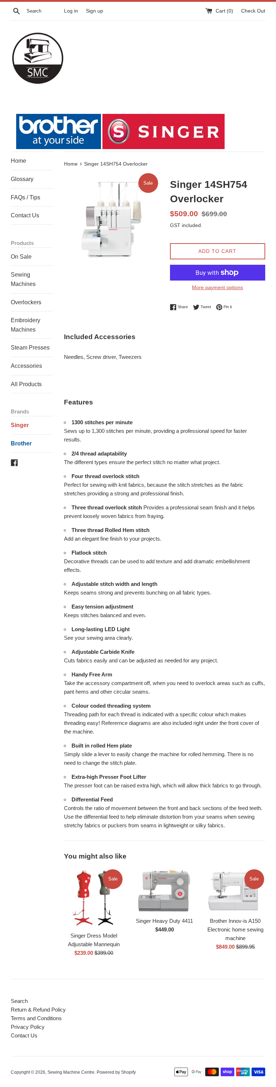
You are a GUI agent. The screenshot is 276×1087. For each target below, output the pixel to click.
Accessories (26, 366)
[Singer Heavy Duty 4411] (164, 890)
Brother (21, 443)
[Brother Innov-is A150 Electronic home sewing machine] (235, 890)
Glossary (22, 179)
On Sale (21, 257)
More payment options (217, 287)
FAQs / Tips (25, 197)
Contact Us (25, 215)
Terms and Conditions (36, 1018)
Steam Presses (30, 347)
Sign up (94, 11)
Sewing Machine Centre (71, 1072)
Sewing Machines (23, 279)
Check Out (253, 11)
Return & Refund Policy (38, 1010)
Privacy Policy (28, 1027)
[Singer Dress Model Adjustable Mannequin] (94, 898)
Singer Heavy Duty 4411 (164, 921)
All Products (26, 384)
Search (19, 1001)
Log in (71, 11)
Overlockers (26, 302)
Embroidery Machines (25, 325)
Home (18, 161)
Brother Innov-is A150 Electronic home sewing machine (235, 929)
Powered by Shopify (116, 1072)
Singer (20, 425)
